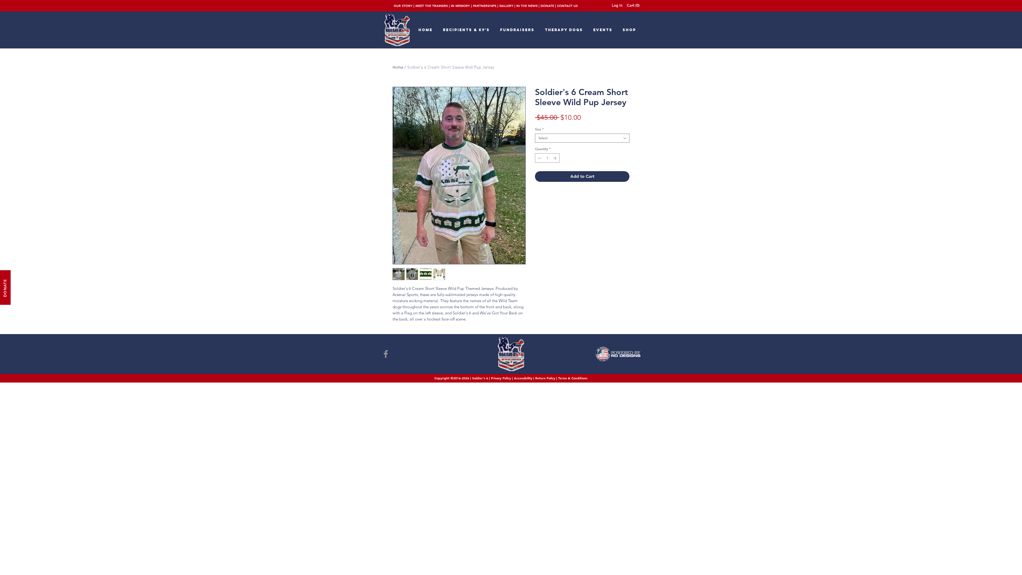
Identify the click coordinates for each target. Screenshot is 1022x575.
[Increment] (556, 158)
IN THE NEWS (527, 5)
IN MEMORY (460, 5)
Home (398, 67)
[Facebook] (386, 354)
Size (539, 129)
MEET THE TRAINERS (431, 5)
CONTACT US (567, 5)
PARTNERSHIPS (484, 5)
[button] (634, 5)
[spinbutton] (547, 158)
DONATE (547, 5)
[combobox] (582, 138)
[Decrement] (539, 158)
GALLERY (506, 5)
